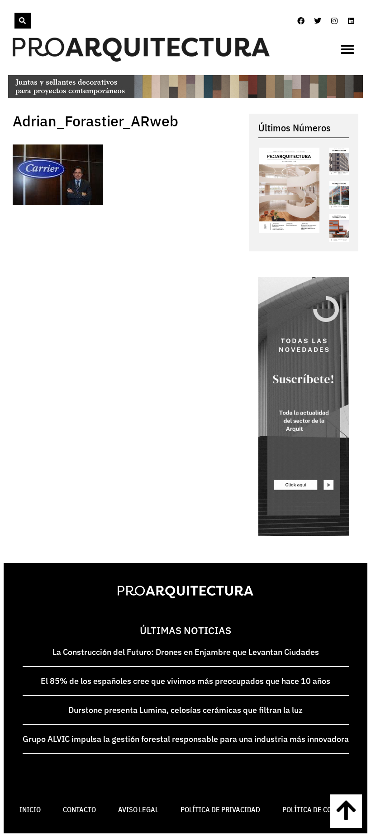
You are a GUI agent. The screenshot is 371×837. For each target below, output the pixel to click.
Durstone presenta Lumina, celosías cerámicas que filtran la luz (185, 710)
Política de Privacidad (220, 809)
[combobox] (13, 21)
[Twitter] (317, 21)
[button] (347, 49)
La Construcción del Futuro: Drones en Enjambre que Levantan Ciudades (185, 652)
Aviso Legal (138, 809)
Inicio (30, 809)
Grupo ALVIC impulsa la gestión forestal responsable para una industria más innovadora (186, 739)
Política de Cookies (317, 809)
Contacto (79, 809)
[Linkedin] (351, 21)
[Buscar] (22, 21)
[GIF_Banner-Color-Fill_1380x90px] (185, 95)
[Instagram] (334, 21)
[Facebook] (301, 21)
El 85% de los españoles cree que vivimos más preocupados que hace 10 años (185, 681)
